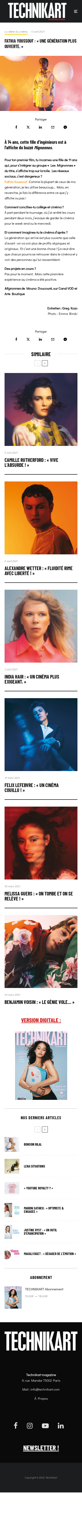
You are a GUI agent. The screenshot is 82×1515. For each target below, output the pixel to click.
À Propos (41, 1398)
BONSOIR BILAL (33, 1144)
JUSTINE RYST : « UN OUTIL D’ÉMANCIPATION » (40, 1231)
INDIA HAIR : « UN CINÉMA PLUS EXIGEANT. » (32, 679)
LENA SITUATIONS (34, 1166)
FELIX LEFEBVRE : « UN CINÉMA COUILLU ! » (32, 787)
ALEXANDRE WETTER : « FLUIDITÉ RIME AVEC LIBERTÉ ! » (39, 571)
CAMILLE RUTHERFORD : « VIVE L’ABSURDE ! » (31, 462)
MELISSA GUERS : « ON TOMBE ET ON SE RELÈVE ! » (39, 896)
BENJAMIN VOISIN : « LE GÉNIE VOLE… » (39, 1001)
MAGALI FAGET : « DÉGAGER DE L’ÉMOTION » (50, 1253)
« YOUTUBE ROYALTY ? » (38, 1188)
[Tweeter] (28, 127)
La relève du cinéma (16, 31)
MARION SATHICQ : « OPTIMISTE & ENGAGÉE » (44, 1209)
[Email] (52, 127)
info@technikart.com (45, 1389)
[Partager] (16, 127)
